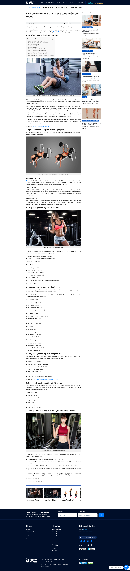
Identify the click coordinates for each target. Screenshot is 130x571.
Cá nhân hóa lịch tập (32, 45)
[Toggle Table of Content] (52, 39)
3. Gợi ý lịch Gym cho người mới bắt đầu (36, 49)
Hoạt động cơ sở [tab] (48, 7)
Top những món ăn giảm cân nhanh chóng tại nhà (45, 379)
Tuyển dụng (79, 2)
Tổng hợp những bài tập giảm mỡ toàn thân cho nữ (69, 499)
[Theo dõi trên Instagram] (81, 541)
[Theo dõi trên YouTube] (91, 541)
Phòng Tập (49, 2)
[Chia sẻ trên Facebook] (34, 481)
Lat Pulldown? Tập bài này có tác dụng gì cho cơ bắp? (34, 499)
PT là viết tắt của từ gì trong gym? (41, 126)
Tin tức (71, 2)
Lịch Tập (58, 2)
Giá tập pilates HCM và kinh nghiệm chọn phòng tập (89, 54)
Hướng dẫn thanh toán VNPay (32, 535)
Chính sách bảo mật (30, 533)
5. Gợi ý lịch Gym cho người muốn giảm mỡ (37, 52)
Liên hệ (27, 538)
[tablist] (65, 7)
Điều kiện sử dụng (30, 531)
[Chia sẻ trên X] (36, 481)
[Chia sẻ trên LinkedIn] (39, 481)
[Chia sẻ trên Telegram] (41, 481)
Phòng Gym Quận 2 (56, 529)
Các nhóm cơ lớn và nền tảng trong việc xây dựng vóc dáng (91, 123)
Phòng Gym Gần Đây (57, 535)
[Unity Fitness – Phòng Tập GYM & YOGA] (31, 2)
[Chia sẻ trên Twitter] (38, 481)
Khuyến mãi (54, 550)
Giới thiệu (28, 529)
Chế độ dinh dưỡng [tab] (61, 7)
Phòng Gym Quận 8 (56, 531)
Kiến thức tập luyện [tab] (34, 7)
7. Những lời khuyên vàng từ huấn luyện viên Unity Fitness (40, 55)
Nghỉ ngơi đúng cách (32, 47)
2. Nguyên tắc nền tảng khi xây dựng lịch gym (37, 42)
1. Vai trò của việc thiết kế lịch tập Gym (36, 41)
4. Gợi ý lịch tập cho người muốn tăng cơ (36, 50)
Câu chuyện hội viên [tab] (77, 7)
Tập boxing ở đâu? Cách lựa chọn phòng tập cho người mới (91, 77)
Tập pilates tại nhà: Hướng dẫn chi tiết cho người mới (91, 30)
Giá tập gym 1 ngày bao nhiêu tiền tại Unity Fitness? (51, 499)
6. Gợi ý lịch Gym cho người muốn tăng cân (37, 53)
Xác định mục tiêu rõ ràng (33, 44)
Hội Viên (65, 2)
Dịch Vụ (41, 2)
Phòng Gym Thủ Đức (56, 533)
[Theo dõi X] (88, 541)
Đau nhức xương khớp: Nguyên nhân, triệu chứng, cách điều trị (90, 100)
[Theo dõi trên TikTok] (84, 541)
